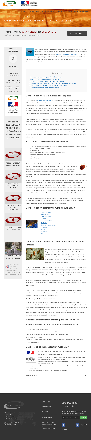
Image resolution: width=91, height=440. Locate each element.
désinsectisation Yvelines (44, 100)
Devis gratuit (77, 33)
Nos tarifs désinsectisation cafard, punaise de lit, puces (48, 85)
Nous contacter (46, 406)
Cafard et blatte (62, 11)
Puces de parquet (46, 216)
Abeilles (43, 229)
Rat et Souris (30, 11)
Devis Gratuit (84, 11)
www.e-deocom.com (49, 428)
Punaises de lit (45, 214)
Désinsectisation (41, 11)
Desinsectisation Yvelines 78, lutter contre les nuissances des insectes (53, 83)
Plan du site (45, 411)
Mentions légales (47, 417)
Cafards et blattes (46, 212)
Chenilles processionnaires (49, 225)
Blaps (43, 233)
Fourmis (43, 218)
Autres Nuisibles (73, 11)
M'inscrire (83, 417)
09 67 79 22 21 (29, 31)
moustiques (44, 231)
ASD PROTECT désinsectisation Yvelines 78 (44, 79)
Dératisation (21, 11)
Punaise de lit (51, 11)
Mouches (44, 227)
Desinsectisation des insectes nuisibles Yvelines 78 (47, 81)
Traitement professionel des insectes (67, 54)
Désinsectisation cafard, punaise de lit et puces (45, 77)
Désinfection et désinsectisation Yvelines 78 (44, 87)
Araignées (44, 223)
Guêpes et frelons (46, 221)
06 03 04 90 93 (49, 31)
